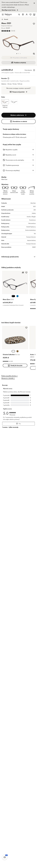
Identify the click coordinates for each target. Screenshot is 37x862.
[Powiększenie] (34, 53)
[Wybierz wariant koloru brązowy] (17, 351)
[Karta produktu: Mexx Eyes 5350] (15, 288)
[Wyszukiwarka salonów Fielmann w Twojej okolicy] (23, 14)
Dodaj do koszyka (16, 365)
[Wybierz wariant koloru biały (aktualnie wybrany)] (13, 351)
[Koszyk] (34, 14)
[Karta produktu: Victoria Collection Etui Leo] (15, 347)
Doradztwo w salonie (20, 121)
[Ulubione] (30, 14)
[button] (16, 53)
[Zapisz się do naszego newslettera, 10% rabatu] (4, 857)
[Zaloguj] (26, 14)
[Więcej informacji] (34, 70)
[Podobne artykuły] (23, 272)
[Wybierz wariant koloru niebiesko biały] (17, 296)
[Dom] (8, 14)
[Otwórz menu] (2, 14)
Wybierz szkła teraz (17, 115)
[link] (18, 6)
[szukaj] (19, 14)
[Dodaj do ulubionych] (34, 23)
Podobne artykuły (20, 62)
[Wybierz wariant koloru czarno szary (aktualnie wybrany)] (13, 296)
